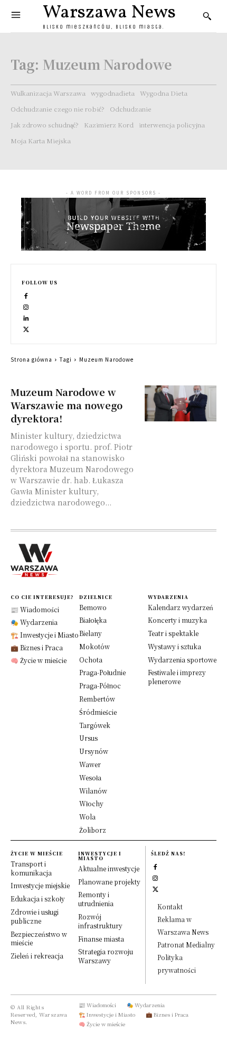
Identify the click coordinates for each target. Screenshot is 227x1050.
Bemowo (93, 607)
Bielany (90, 633)
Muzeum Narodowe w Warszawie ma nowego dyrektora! (66, 405)
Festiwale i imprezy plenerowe (177, 677)
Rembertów (97, 698)
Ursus (88, 737)
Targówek (94, 725)
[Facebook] (26, 294)
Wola (87, 816)
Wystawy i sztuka (174, 646)
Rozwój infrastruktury (100, 921)
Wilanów (93, 790)
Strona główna (31, 359)
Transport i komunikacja (31, 868)
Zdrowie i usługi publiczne (35, 916)
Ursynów (93, 751)
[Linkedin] (26, 316)
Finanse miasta (101, 938)
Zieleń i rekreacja (37, 955)
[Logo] (113, 560)
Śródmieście (98, 711)
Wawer (90, 764)
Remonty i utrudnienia (96, 899)
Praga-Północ (100, 685)
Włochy (91, 803)
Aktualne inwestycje (108, 868)
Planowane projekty (109, 881)
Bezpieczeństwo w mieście (39, 938)
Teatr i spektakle (173, 633)
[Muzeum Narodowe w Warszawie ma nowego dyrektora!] (181, 403)
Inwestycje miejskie (40, 885)
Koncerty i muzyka (177, 619)
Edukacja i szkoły (38, 898)
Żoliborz (92, 829)
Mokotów (94, 646)
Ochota (90, 659)
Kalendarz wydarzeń (180, 607)
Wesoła (90, 777)
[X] (26, 328)
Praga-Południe (102, 672)
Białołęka (93, 619)
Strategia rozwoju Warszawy (105, 956)
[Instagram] (26, 305)
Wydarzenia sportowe (182, 659)
